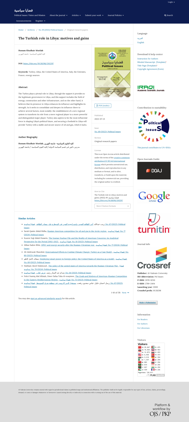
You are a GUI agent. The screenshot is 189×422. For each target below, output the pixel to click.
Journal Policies (115, 15)
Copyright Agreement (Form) (150, 69)
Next (124, 292)
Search (169, 15)
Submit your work (93, 15)
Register (40, 21)
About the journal (58, 15)
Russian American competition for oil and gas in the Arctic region (77, 231)
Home (21, 30)
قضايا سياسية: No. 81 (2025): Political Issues (79, 241)
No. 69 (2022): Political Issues (51, 30)
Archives (31, 30)
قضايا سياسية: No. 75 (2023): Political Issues (78, 279)
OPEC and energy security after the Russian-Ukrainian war (68, 245)
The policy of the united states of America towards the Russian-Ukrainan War (83, 266)
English (140, 42)
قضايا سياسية (23, 10)
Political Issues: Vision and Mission (29, 15)
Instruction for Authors (147, 58)
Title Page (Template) (146, 65)
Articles (75, 15)
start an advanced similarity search (46, 298)
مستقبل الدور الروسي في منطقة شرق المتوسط (56, 283)
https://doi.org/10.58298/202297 (38, 63)
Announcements (23, 21)
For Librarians (143, 328)
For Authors (142, 324)
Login (170, 2)
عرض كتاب (41, 273)
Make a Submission (147, 302)
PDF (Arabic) (103, 105)
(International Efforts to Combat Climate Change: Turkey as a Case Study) (78, 252)
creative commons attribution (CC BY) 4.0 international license (112, 161)
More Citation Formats (106, 206)
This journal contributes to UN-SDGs (153, 147)
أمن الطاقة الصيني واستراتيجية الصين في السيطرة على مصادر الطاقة (64, 224)
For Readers (142, 319)
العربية (140, 38)
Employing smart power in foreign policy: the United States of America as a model (77, 259)
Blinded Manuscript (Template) (152, 62)
